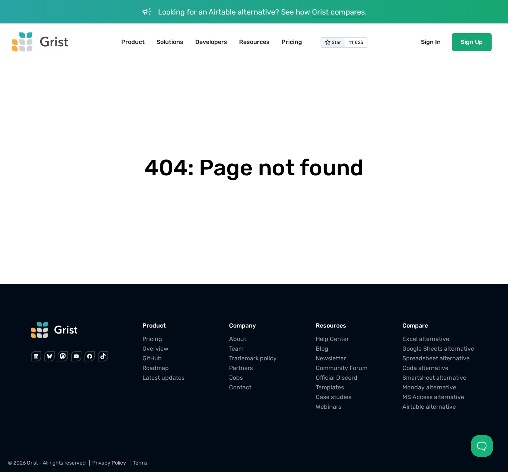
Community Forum (341, 367)
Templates (330, 387)
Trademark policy (253, 358)
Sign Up (472, 41)
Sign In (431, 41)
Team (236, 348)
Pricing (152, 338)
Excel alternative (425, 338)
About (237, 338)
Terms (140, 463)
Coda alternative (425, 367)
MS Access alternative (433, 397)
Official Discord (336, 377)
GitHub (152, 358)
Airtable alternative (429, 406)
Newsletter (331, 358)
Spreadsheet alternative (436, 358)
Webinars (328, 406)
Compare (415, 325)
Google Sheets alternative (438, 348)
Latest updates (163, 377)
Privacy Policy (109, 463)
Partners (241, 367)
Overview (155, 348)
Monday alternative (429, 387)
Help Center (332, 338)
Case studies (333, 397)
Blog (322, 348)
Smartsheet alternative (434, 377)
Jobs (236, 377)
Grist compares (338, 11)
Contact (240, 387)
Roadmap (155, 367)
